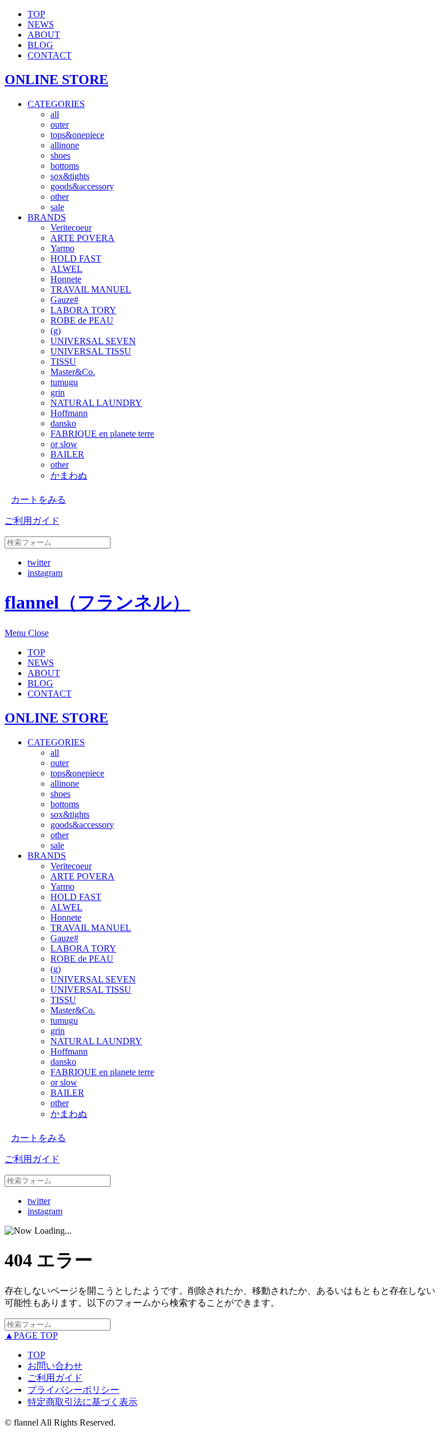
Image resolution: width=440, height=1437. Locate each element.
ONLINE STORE (56, 79)
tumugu (64, 382)
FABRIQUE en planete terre (102, 434)
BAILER (67, 454)
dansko (63, 423)
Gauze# (64, 300)
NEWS (41, 24)
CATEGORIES (56, 104)
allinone (64, 145)
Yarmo (62, 248)
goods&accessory (82, 186)
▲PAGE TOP (31, 1335)
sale (57, 207)
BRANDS (47, 217)
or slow (63, 444)
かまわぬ (68, 475)
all (54, 114)
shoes (60, 155)
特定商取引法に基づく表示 (83, 1402)
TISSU (63, 361)
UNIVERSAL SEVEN (93, 341)
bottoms (64, 166)
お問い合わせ (55, 1366)
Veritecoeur (71, 227)
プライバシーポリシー (73, 1390)
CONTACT (50, 55)
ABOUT (44, 35)
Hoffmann (69, 413)
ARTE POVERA (82, 238)
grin (57, 392)
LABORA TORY (83, 310)
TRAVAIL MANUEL (90, 289)
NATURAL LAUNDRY (96, 403)
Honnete (65, 279)
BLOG (40, 45)
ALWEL (66, 269)
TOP (36, 14)
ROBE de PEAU (81, 320)
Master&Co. (72, 372)
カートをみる (38, 499)
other (59, 197)
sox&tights (69, 176)
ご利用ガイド (32, 521)
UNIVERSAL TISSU (90, 351)
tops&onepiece (77, 135)
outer (59, 124)
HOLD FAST (75, 258)
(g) (55, 330)
